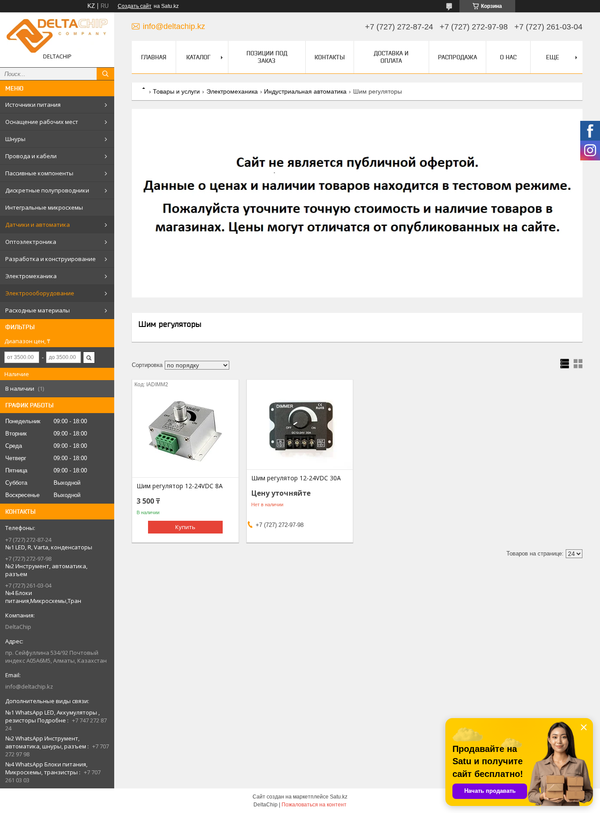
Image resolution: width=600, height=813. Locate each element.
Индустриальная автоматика (305, 91)
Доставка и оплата (391, 57)
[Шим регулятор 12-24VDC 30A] (300, 425)
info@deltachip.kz (29, 686)
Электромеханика (31, 276)
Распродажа (457, 57)
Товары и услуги (176, 91)
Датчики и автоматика (37, 225)
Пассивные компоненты (39, 173)
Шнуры (15, 139)
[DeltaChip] (57, 36)
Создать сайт (135, 6)
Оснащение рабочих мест (41, 122)
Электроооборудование (39, 293)
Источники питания (33, 105)
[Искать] (105, 73)
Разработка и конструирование (50, 259)
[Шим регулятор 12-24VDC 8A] (185, 433)
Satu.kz (338, 797)
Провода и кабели (31, 156)
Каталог (198, 57)
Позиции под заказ (266, 57)
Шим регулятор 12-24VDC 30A (296, 478)
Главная (153, 57)
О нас (508, 57)
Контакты (329, 57)
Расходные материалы (37, 310)
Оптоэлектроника (30, 242)
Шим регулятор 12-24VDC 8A (180, 486)
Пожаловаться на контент (314, 805)
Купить (185, 527)
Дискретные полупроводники (47, 190)
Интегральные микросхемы (44, 207)
